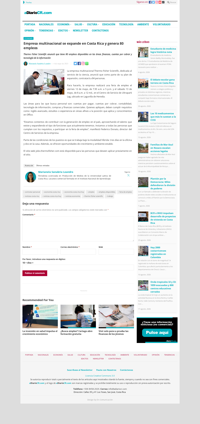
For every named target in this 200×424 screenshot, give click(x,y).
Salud (78, 24)
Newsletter (80, 30)
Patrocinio (83, 291)
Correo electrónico (70, 247)
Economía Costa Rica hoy (74, 192)
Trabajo (110, 196)
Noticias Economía (72, 196)
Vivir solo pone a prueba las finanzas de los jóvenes (113, 332)
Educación (108, 24)
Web (101, 247)
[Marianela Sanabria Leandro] (30, 181)
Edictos (63, 30)
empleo (91, 192)
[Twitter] (128, 175)
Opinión (29, 30)
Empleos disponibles (107, 192)
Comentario (28, 214)
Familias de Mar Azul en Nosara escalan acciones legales (161, 148)
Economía (63, 24)
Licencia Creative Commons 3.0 (100, 375)
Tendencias (46, 30)
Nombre (27, 247)
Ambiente (143, 24)
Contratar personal (32, 192)
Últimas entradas (43, 166)
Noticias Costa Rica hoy (52, 196)
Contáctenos (100, 30)
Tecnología (126, 24)
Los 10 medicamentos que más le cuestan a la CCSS (163, 116)
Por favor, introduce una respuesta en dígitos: (44, 259)
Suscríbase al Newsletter (80, 370)
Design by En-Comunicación (100, 399)
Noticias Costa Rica (32, 196)
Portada (29, 24)
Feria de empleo (125, 192)
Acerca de (29, 166)
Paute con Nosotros (106, 370)
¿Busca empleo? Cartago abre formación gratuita (76, 332)
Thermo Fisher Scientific (93, 196)
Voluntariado (161, 24)
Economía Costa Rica (52, 192)
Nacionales (46, 24)
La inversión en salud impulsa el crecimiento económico (39, 332)
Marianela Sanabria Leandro (40, 63)
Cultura (92, 24)
